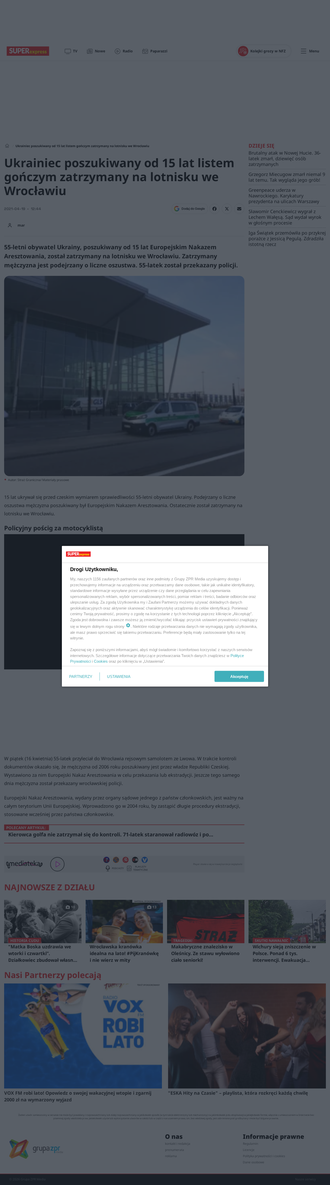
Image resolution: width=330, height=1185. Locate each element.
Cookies (101, 661)
